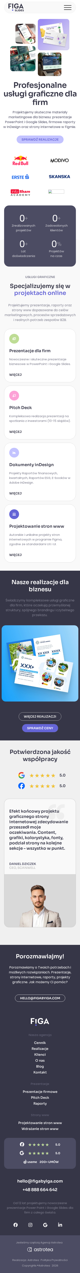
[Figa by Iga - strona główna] (16, 7)
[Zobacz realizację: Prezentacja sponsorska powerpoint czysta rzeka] (40, 663)
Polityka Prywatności (54, 1260)
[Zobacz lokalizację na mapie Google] (21, 775)
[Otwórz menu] (68, 7)
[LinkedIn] (62, 1225)
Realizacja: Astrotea (25, 1260)
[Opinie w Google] (47, 1225)
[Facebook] (21, 786)
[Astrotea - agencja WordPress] (40, 1249)
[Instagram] (33, 1225)
